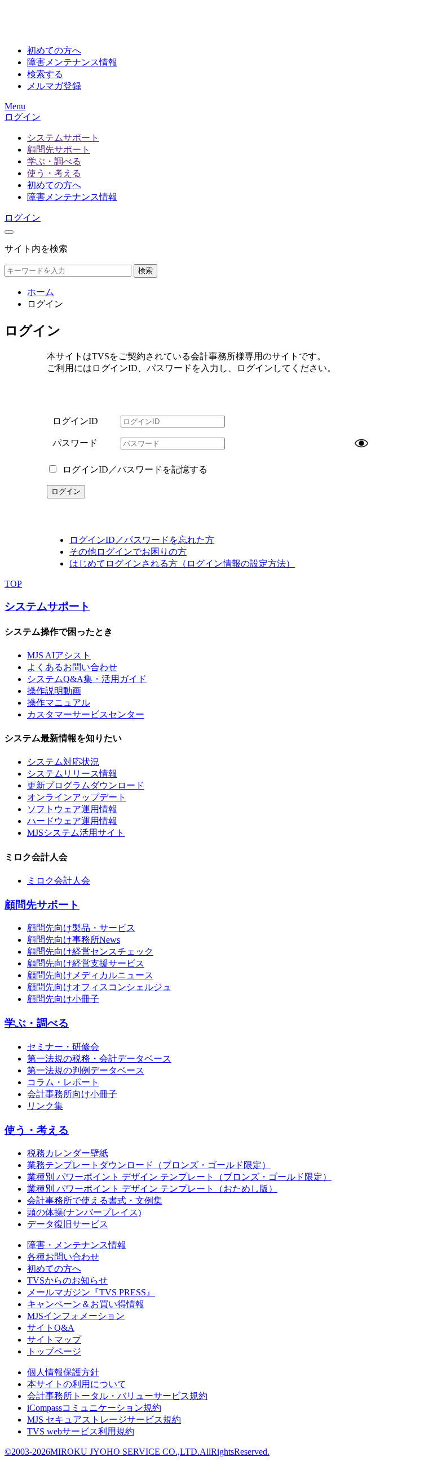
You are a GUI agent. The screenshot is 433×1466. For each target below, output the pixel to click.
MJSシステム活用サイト (76, 832)
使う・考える (54, 173)
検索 (145, 270)
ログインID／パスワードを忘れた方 (141, 540)
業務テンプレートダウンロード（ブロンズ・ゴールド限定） (149, 1165)
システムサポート (63, 137)
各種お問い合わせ (63, 1257)
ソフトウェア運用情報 (72, 809)
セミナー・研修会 (63, 1046)
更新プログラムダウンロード (85, 785)
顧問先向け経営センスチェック (90, 951)
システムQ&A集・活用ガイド (87, 679)
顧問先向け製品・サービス (81, 928)
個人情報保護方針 (63, 1372)
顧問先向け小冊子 (63, 999)
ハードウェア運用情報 (72, 821)
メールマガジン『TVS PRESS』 (91, 1292)
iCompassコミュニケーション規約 (94, 1407)
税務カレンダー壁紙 (67, 1153)
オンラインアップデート (76, 797)
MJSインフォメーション (76, 1316)
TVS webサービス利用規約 (80, 1431)
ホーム (40, 292)
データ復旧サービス (67, 1224)
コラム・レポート (63, 1082)
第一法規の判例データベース (85, 1070)
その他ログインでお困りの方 (128, 551)
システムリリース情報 (72, 773)
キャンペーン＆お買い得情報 (85, 1304)
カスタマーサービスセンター (85, 714)
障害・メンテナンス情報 (76, 1245)
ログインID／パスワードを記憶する (133, 469)
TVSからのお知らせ (67, 1280)
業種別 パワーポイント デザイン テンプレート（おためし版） (152, 1188)
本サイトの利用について (76, 1384)
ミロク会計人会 (58, 880)
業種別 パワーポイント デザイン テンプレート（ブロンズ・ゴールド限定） (179, 1177)
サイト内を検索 (36, 248)
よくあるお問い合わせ (72, 667)
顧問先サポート (58, 149)
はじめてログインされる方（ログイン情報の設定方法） (182, 563)
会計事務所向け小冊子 (72, 1094)
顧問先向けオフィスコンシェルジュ (99, 987)
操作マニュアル (58, 702)
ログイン (23, 117)
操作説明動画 (54, 691)
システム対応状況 (63, 762)
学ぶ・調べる (54, 161)
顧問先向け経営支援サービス (85, 963)
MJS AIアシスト (59, 655)
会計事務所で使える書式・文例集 (94, 1200)
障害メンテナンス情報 (72, 197)
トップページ (54, 1351)
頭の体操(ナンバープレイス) (84, 1212)
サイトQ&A (50, 1328)
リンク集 (45, 1106)
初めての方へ (54, 185)
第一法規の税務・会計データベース (99, 1058)
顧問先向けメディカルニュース (90, 975)
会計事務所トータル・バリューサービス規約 (117, 1396)
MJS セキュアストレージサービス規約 (104, 1419)
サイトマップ (54, 1339)
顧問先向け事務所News (73, 939)
